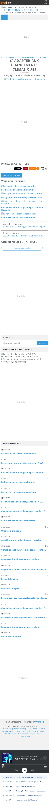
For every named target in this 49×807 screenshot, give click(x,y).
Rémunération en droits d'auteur (34, 731)
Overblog (39, 721)
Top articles (33, 729)
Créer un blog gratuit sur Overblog (14, 729)
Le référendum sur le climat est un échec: (21, 540)
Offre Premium (10, 734)
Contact (42, 729)
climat (22, 57)
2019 (29, 57)
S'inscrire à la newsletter (11, 175)
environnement (40, 57)
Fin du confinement (11, 636)
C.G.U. (18, 731)
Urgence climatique (11, 530)
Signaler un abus (7, 731)
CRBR (21, 726)
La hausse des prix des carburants (18, 482)
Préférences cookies (24, 736)
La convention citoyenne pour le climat (20, 559)
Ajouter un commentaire (22, 248)
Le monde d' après (10, 588)
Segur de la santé (9, 579)
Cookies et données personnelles (29, 734)
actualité (13, 57)
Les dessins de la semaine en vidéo (18, 453)
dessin (4, 57)
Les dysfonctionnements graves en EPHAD (22, 463)
